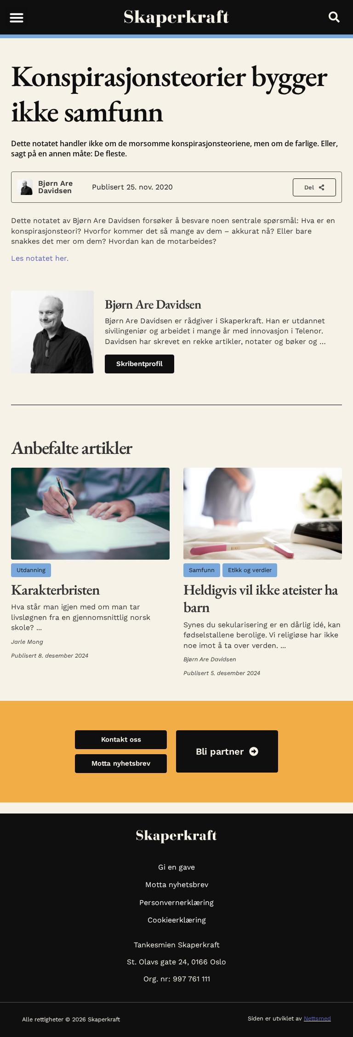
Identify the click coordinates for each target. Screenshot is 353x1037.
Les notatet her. (39, 258)
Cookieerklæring (177, 920)
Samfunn (202, 570)
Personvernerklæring (176, 902)
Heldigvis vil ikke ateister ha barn (260, 598)
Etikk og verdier (250, 570)
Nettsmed (317, 1018)
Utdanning (31, 570)
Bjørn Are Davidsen (55, 187)
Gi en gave (176, 867)
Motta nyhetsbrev (176, 884)
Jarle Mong (27, 641)
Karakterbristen (55, 589)
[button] (17, 17)
